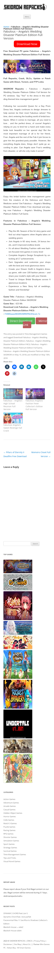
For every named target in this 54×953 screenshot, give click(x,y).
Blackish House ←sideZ (13, 927)
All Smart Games (24, 948)
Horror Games (9, 816)
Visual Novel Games (11, 861)
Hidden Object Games (12, 813)
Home (6, 26)
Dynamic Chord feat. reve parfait (17, 916)
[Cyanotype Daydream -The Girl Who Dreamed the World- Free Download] (17, 634)
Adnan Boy (11, 948)
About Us (26, 944)
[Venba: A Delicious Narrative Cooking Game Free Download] (17, 648)
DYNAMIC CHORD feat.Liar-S (15, 913)
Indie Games (8, 820)
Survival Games (10, 851)
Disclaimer (7, 944)
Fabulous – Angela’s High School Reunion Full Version (12, 405)
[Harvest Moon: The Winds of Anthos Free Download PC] (17, 678)
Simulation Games (11, 840)
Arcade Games (9, 806)
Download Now (27, 44)
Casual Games (9, 809)
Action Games (9, 799)
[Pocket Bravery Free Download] (17, 708)
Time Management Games (36, 334)
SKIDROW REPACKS (17, 941)
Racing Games (9, 830)
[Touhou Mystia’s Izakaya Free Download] (17, 619)
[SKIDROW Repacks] (25, 10)
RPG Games (8, 833)
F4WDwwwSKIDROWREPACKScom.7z (22, 314)
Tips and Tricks (9, 858)
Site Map (17, 944)
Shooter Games (10, 837)
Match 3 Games (10, 823)
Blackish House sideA (12, 930)
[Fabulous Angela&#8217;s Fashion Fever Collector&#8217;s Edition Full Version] (35, 393)
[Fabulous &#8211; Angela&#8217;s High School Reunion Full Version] (13, 393)
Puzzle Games (9, 827)
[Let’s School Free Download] (17, 782)
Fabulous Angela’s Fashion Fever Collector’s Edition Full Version (34, 405)
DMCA (29, 941)
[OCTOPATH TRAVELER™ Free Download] (17, 752)
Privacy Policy (39, 941)
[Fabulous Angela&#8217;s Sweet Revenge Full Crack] (13, 418)
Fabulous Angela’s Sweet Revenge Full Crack (12, 428)
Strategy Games (10, 847)
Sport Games (9, 844)
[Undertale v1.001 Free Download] (17, 737)
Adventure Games (11, 802)
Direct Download (21, 321)
